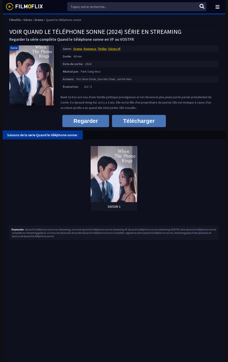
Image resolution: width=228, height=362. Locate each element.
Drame (77, 49)
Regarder (85, 121)
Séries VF (114, 49)
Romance (90, 49)
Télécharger (139, 121)
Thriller (102, 49)
